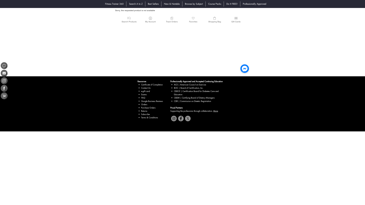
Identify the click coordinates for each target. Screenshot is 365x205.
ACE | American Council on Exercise (190, 84)
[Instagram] (174, 118)
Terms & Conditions (149, 117)
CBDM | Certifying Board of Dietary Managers (194, 97)
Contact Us (146, 88)
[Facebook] (181, 118)
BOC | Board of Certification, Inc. (188, 88)
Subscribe (145, 114)
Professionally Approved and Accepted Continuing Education (196, 81)
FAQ (143, 97)
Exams (144, 94)
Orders (144, 104)
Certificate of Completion (152, 84)
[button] (193, 4)
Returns (144, 111)
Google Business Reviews (152, 101)
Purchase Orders (148, 107)
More (215, 111)
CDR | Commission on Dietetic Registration (192, 101)
